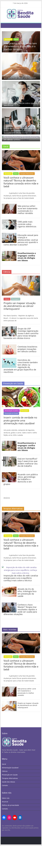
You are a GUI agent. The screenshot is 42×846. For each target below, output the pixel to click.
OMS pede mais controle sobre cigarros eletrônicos (20, 104)
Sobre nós (5, 798)
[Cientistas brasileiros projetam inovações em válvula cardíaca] (9, 346)
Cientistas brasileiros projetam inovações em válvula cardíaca (21, 138)
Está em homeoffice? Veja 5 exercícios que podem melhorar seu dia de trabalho (28, 462)
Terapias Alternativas (27, 174)
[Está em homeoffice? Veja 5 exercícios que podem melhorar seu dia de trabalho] (9, 458)
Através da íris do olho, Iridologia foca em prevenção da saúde (27, 592)
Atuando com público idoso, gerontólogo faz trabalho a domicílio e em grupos (21, 479)
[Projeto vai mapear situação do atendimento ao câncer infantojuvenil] (21, 55)
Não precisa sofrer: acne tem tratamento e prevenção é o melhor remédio (27, 210)
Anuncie (5, 802)
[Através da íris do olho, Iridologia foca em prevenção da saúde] (9, 588)
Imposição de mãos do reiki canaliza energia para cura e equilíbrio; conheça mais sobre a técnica (21, 578)
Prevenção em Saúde (11, 413)
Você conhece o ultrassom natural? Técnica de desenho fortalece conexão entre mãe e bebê (21, 182)
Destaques (34, 36)
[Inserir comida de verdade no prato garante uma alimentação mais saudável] (21, 388)
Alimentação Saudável (12, 411)
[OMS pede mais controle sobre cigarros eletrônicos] (21, 82)
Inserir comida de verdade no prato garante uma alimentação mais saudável (20, 420)
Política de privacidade (10, 805)
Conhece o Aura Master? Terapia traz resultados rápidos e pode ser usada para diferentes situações (20, 609)
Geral (3, 39)
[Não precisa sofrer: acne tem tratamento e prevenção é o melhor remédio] (9, 205)
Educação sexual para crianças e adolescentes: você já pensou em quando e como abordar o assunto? (21, 240)
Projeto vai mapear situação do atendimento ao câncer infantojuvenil (20, 77)
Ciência (7, 299)
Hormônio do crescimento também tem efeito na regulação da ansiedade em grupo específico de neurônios (21, 366)
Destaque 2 (15, 299)
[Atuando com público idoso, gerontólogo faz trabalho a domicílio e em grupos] (9, 473)
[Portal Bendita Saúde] (4, 25)
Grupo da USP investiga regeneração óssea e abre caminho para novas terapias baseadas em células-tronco (22, 130)
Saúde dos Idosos (8, 782)
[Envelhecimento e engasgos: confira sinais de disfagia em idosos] (9, 252)
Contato (5, 785)
